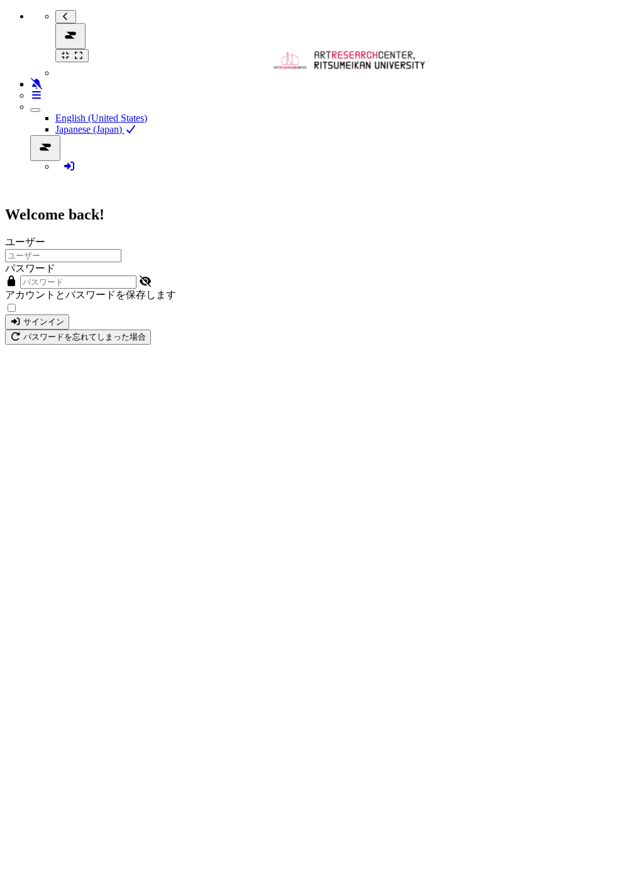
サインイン (42, 321)
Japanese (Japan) (90, 129)
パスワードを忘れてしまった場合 (83, 337)
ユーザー (25, 241)
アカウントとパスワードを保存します (90, 294)
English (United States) (101, 118)
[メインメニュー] (70, 36)
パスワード (30, 268)
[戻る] (65, 16)
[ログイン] (69, 166)
